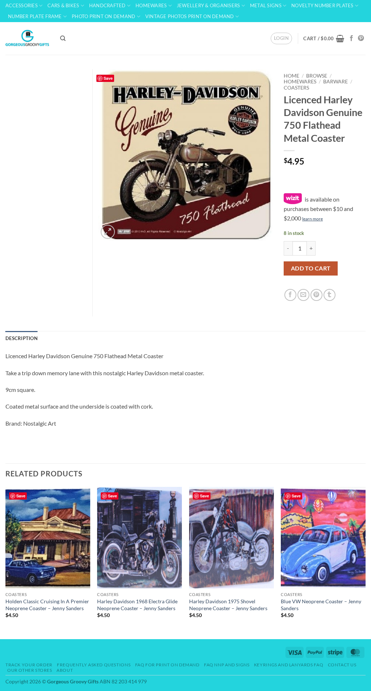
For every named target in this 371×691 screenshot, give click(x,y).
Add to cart (311, 268)
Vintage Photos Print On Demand (189, 16)
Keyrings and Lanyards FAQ (288, 664)
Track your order (29, 664)
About (65, 670)
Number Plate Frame (35, 16)
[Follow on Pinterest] (361, 38)
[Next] (365, 562)
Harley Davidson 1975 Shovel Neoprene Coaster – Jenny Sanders (228, 604)
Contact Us (342, 664)
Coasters (296, 88)
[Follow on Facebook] (351, 38)
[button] (281, 38)
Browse (316, 76)
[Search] (63, 38)
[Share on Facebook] (290, 295)
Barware (335, 81)
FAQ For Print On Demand (167, 664)
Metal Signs (266, 5)
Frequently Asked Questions (93, 664)
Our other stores (29, 670)
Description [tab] (21, 338)
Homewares (151, 5)
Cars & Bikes (63, 5)
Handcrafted (107, 5)
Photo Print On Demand (103, 16)
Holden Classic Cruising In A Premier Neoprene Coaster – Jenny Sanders (47, 604)
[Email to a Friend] (303, 295)
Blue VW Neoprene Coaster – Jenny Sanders (321, 604)
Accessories (21, 5)
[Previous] (5, 562)
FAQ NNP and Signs (226, 664)
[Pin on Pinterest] (316, 295)
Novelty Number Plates (322, 5)
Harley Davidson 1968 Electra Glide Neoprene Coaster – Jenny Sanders (137, 604)
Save (108, 78)
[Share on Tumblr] (329, 295)
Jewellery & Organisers (208, 5)
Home (291, 76)
